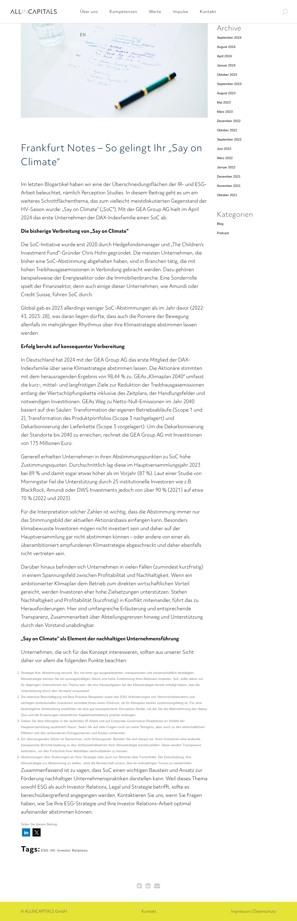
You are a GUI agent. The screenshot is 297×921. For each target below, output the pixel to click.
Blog (220, 224)
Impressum (240, 911)
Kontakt (149, 911)
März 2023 (225, 111)
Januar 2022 (226, 167)
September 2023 (229, 84)
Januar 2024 (226, 65)
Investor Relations (72, 850)
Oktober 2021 (227, 195)
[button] (26, 832)
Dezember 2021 (229, 176)
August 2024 (226, 47)
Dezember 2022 (229, 121)
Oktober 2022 (227, 130)
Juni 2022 (224, 149)
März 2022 (225, 158)
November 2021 (229, 186)
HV (52, 850)
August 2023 (226, 93)
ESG (44, 850)
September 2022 (229, 139)
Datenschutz (264, 911)
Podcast (223, 233)
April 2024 (224, 56)
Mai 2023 (224, 102)
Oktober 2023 (227, 74)
